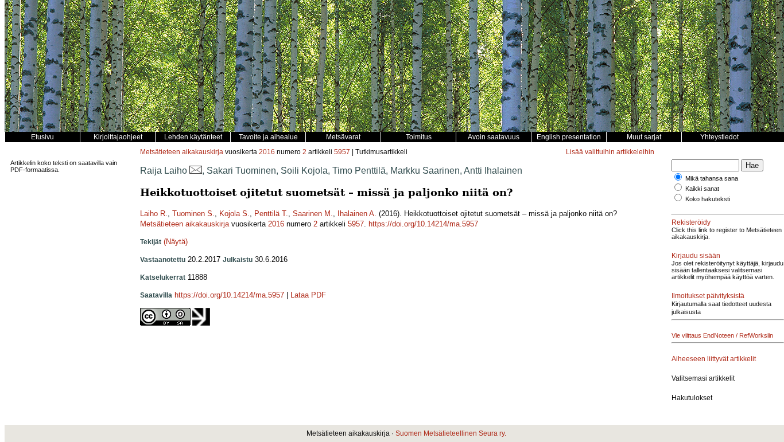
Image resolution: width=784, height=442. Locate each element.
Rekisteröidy (691, 222)
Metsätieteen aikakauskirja (181, 152)
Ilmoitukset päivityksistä (708, 296)
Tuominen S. (193, 213)
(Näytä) (176, 241)
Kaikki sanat (702, 188)
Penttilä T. (271, 213)
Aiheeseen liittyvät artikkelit (714, 359)
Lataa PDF (308, 295)
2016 (267, 152)
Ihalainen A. (357, 213)
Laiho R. (154, 213)
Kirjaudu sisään (696, 256)
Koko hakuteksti (707, 198)
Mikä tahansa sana (711, 178)
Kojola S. (234, 213)
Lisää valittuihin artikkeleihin (610, 152)
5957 (342, 152)
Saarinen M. (313, 213)
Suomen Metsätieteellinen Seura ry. (450, 433)
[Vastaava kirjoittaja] (195, 170)
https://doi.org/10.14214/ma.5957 (423, 224)
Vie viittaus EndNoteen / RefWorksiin (722, 335)
